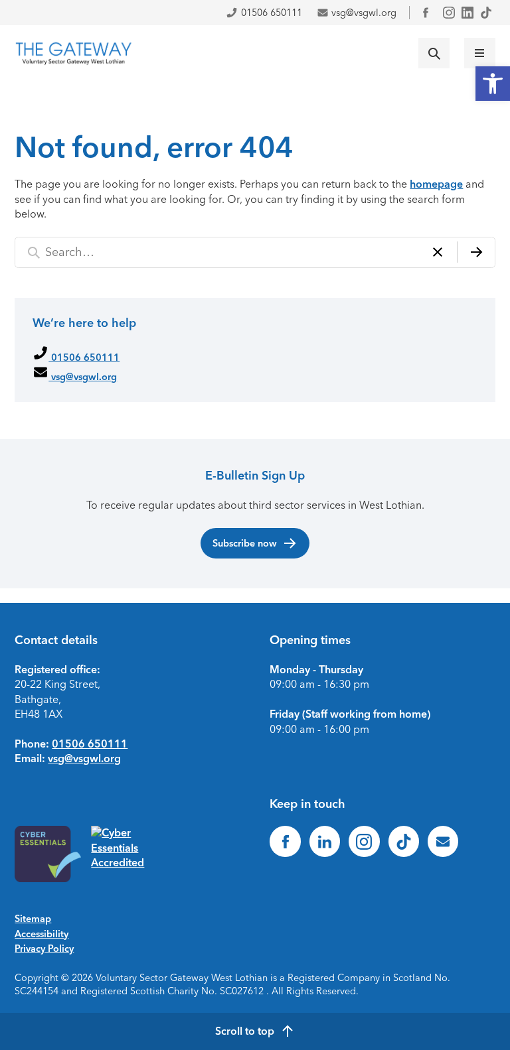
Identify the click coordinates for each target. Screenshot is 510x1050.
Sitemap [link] (33, 919)
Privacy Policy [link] (44, 948)
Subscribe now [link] (244, 543)
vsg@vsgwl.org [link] (363, 13)
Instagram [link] (449, 13)
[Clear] (437, 252)
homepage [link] (436, 184)
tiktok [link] (486, 13)
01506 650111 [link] (271, 13)
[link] (492, 83)
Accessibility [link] (41, 934)
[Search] (476, 252)
